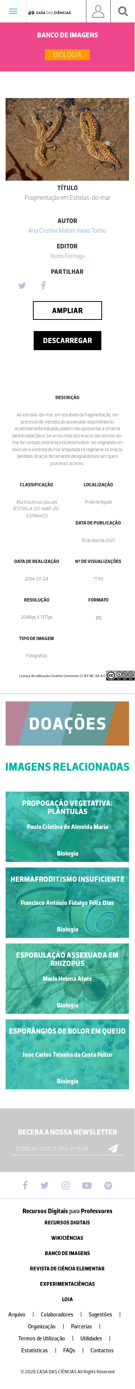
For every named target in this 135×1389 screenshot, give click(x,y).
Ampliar (67, 310)
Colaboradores (61, 1315)
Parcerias (86, 1327)
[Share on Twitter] (21, 286)
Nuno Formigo (67, 256)
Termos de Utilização (46, 1338)
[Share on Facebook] (43, 286)
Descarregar (67, 340)
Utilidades (95, 1338)
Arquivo (21, 1315)
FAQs (73, 1350)
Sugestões (105, 1315)
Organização (46, 1327)
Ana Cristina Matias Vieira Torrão (67, 230)
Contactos (102, 1350)
